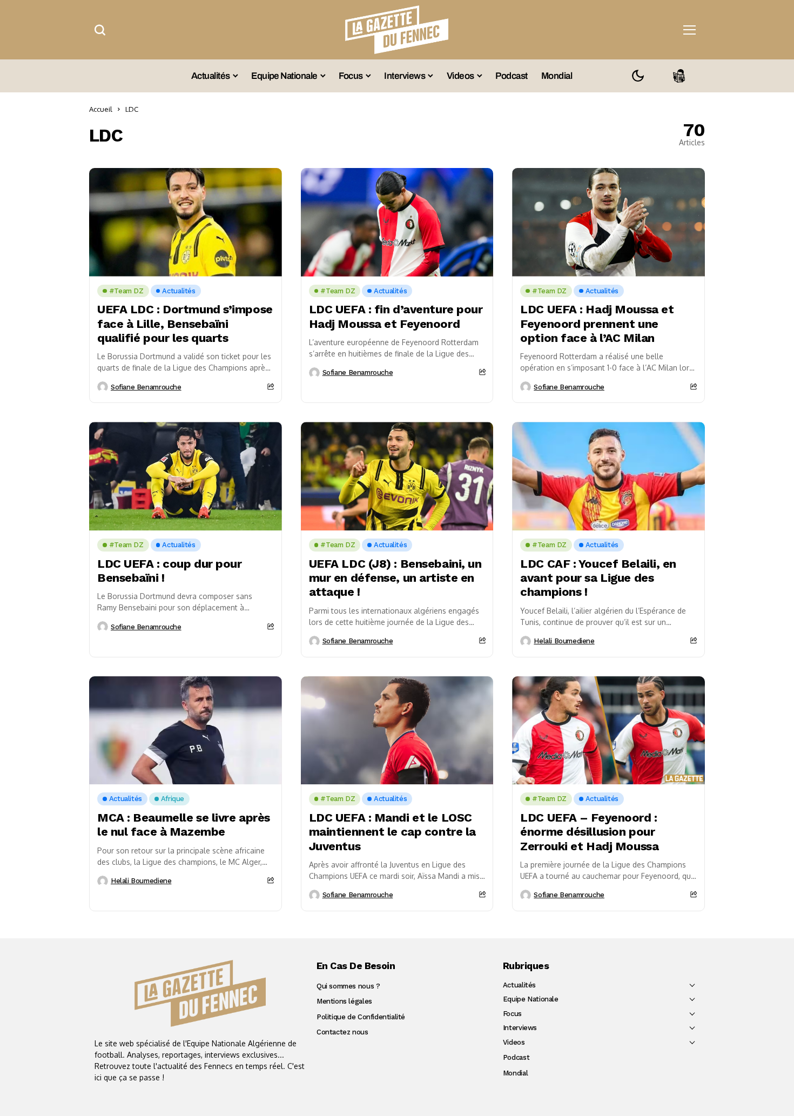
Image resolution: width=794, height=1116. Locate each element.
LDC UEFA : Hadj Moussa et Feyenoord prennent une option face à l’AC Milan (597, 323)
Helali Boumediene (564, 641)
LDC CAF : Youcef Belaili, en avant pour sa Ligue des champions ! (598, 578)
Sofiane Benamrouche (146, 387)
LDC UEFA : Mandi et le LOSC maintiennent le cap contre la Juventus (392, 832)
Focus (512, 1014)
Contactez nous (342, 1032)
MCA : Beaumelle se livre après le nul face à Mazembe (183, 824)
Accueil (100, 109)
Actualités (519, 985)
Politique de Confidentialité (361, 1017)
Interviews (520, 1028)
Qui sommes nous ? (348, 986)
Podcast (516, 1057)
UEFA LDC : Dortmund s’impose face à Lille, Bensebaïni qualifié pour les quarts (185, 323)
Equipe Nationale (531, 999)
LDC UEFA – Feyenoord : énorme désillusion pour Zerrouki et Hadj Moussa (589, 832)
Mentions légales (344, 1001)
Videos (514, 1042)
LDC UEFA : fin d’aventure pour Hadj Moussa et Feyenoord (396, 316)
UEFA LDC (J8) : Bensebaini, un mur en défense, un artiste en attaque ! (395, 578)
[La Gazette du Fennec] (200, 993)
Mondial (515, 1073)
